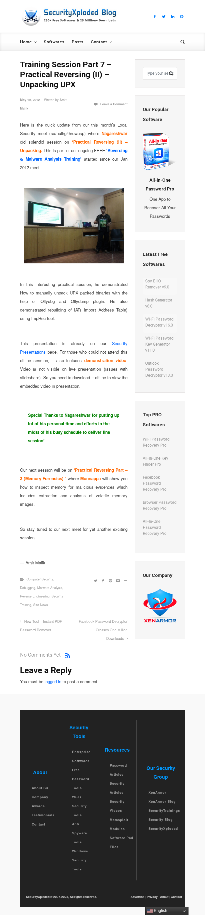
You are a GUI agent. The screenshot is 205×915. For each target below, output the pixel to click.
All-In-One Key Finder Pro (155, 444)
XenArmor (157, 792)
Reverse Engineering (35, 596)
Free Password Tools (80, 778)
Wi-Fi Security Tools (79, 805)
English (160, 910)
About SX (40, 787)
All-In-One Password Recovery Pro (154, 510)
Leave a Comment (114, 104)
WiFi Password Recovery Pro (156, 532)
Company (40, 796)
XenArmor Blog (162, 801)
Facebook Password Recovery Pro (154, 466)
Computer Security (39, 579)
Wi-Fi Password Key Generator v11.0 (159, 327)
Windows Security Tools (80, 860)
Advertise (137, 896)
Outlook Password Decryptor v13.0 (159, 352)
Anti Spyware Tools (79, 833)
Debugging (27, 587)
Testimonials (43, 815)
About (164, 896)
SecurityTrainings (164, 810)
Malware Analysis (49, 587)
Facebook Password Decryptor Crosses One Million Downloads (103, 630)
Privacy (152, 896)
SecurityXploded (163, 828)
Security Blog (160, 819)
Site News (40, 604)
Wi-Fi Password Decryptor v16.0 (159, 305)
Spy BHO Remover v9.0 (157, 374)
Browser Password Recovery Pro (159, 488)
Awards (38, 805)
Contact (38, 824)
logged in (52, 681)
